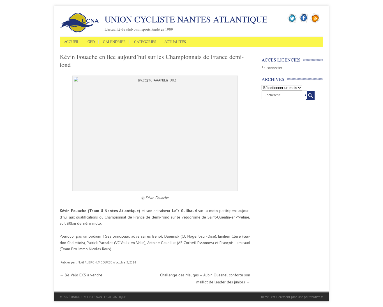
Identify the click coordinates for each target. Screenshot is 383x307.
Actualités (175, 42)
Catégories (145, 42)
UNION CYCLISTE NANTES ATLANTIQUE (186, 19)
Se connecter (272, 67)
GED (91, 42)
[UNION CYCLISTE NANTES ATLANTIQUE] (79, 31)
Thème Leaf (267, 297)
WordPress (316, 297)
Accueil (71, 42)
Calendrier (114, 42)
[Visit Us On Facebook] (304, 22)
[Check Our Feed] (315, 22)
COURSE (106, 262)
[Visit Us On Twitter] (292, 22)
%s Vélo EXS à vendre (81, 275)
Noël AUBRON (87, 262)
